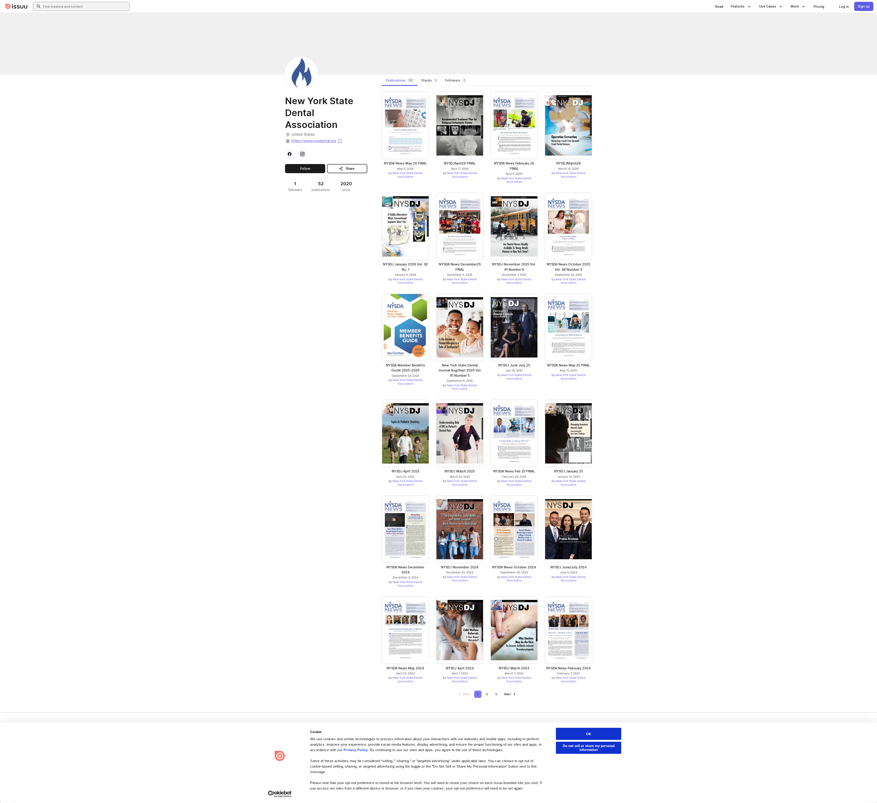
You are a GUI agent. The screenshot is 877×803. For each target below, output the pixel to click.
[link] (719, 6)
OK (588, 734)
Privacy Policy (355, 750)
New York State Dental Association (408, 174)
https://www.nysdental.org (317, 140)
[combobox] (85, 6)
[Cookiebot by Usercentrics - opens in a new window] (280, 794)
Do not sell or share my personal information (589, 748)
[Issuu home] (16, 6)
